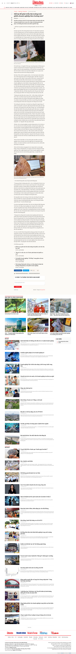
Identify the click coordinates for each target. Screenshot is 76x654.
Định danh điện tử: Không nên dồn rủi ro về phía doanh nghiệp (37, 340)
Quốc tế (40, 7)
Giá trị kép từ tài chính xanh (11, 313)
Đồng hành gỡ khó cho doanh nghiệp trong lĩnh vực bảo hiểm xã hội (36, 604)
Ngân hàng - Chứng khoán (47, 7)
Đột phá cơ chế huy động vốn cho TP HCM (31, 411)
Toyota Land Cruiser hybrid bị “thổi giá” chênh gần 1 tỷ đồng (36, 556)
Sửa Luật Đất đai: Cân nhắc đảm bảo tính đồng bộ (33, 435)
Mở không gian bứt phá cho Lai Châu (30, 473)
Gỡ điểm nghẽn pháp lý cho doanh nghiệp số (32, 352)
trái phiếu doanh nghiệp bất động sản (34, 273)
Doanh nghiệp (16, 7)
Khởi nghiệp (31, 7)
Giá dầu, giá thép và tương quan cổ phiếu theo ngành (34, 423)
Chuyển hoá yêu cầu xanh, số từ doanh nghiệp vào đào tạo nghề (37, 376)
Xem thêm (29, 627)
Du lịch (54, 7)
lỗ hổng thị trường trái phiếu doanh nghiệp (22, 273)
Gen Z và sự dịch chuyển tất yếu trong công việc (33, 485)
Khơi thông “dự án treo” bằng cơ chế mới (31, 400)
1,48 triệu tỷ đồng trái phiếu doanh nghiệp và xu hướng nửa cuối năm (60, 334)
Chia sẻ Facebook (18, 270)
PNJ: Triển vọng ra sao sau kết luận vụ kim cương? (38, 334)
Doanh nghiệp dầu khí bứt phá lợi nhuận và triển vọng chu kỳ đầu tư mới (38, 314)
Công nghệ (65, 7)
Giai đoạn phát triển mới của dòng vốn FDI (31, 567)
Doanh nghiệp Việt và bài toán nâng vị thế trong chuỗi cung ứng (36, 365)
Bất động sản (36, 7)
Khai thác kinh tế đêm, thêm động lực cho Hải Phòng (34, 508)
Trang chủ (15, 11)
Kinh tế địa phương (59, 7)
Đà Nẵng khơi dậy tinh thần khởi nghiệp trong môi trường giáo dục (36, 533)
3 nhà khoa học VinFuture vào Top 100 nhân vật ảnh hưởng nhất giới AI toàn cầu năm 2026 (36, 592)
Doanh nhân (22, 7)
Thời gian (38, 289)
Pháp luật (27, 7)
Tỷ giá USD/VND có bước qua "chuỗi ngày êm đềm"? (34, 449)
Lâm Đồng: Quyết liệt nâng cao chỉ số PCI (31, 520)
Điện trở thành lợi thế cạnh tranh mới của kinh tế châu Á (35, 496)
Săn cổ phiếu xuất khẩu (26, 461)
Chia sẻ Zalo (26, 270)
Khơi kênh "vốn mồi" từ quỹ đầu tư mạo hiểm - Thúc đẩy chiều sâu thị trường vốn (60, 314)
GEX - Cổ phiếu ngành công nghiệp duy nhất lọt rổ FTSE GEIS (14, 334)
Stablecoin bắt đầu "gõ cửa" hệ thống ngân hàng (33, 544)
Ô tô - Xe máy (70, 7)
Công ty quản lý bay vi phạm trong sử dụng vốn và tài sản (35, 615)
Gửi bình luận (18, 286)
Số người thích (42, 289)
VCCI (13, 7)
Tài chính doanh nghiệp (32, 11)
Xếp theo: (34, 289)
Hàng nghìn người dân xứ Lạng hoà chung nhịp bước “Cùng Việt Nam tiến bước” (36, 580)
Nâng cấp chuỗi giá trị (26, 388)
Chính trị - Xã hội (9, 7)
